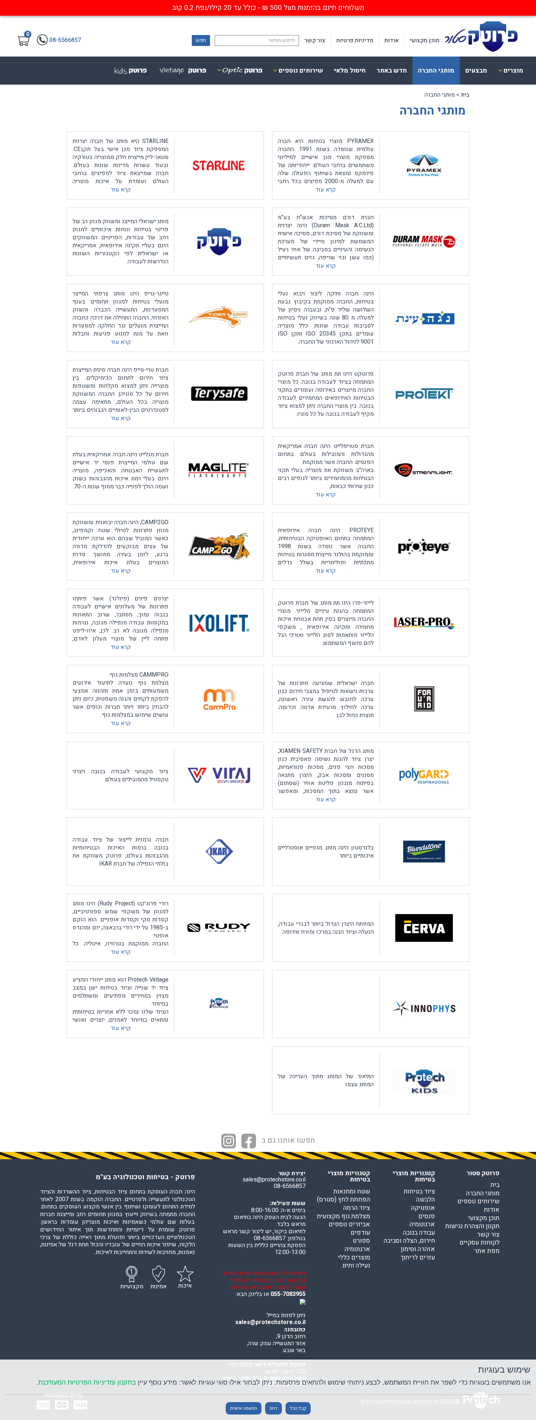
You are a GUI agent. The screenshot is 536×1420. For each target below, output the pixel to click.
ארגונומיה (422, 1224)
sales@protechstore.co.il (270, 1322)
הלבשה (425, 1199)
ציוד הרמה (356, 1208)
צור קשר (314, 40)
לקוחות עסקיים (479, 1242)
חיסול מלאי (350, 70)
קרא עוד (325, 190)
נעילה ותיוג (356, 1265)
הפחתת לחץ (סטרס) (343, 1199)
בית (465, 94)
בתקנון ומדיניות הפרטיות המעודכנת (87, 1382)
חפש (201, 40)
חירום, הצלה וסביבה (409, 1241)
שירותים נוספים (478, 1201)
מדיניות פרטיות (354, 40)
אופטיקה (423, 1208)
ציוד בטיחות (419, 1191)
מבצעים (476, 70)
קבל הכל (298, 1408)
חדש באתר (392, 70)
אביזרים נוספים (349, 1224)
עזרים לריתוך (417, 1257)
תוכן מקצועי (424, 40)
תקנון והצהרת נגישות (472, 1226)
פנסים (426, 1216)
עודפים (360, 1233)
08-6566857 (290, 1186)
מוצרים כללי (354, 1257)
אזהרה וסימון (418, 1249)
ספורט (361, 1241)
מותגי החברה (436, 70)
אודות (391, 40)
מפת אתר (487, 1251)
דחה (273, 1408)
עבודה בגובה (419, 1233)
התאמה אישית (243, 1408)
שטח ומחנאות (351, 1191)
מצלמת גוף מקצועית (343, 1216)
